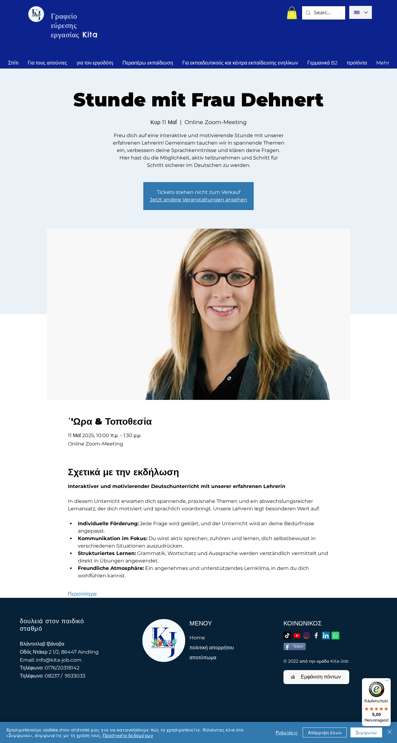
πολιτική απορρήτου (212, 648)
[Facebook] (316, 635)
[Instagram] (306, 635)
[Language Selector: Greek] (360, 12)
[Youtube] (297, 635)
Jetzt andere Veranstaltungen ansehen (198, 200)
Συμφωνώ (366, 732)
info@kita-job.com (59, 660)
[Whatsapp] (335, 635)
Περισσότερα (82, 594)
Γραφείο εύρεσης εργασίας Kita (74, 25)
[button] (292, 13)
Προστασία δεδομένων (128, 735)
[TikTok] (287, 635)
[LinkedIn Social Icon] (326, 635)
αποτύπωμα (203, 657)
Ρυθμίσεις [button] (287, 732)
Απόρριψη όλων (324, 732)
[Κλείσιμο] (389, 732)
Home (197, 638)
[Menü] (387, 682)
